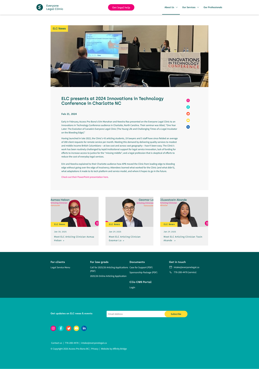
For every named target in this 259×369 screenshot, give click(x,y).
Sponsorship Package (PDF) (143, 272)
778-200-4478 (72, 342)
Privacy (94, 348)
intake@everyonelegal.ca (186, 267)
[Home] (49, 7)
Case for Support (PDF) (141, 267)
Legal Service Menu (60, 267)
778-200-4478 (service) (185, 272)
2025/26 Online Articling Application (108, 276)
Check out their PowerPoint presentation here (84, 176)
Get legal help (121, 7)
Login (132, 287)
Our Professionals (213, 7)
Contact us (57, 342)
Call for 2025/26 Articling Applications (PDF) (109, 269)
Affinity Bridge (120, 348)
